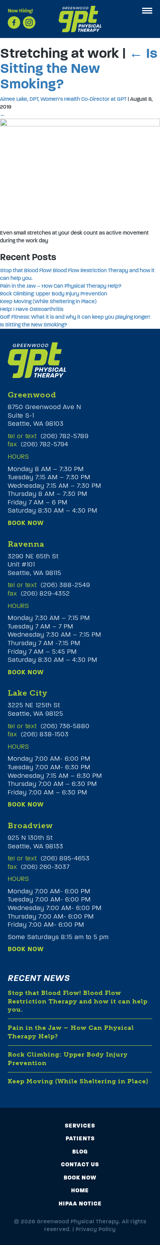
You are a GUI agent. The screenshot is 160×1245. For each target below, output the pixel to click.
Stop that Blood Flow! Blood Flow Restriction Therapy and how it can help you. (78, 1001)
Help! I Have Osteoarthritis (31, 309)
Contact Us (80, 1164)
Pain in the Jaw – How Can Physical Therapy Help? (60, 286)
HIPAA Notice (80, 1203)
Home (80, 1190)
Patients (80, 1138)
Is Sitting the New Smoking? (78, 68)
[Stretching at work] (80, 171)
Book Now (26, 523)
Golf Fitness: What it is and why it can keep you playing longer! (75, 317)
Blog (80, 1151)
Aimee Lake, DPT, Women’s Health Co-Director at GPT (63, 99)
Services (80, 1125)
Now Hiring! (20, 11)
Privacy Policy (96, 1229)
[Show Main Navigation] (147, 11)
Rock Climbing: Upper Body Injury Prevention (53, 293)
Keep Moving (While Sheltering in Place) (48, 301)
